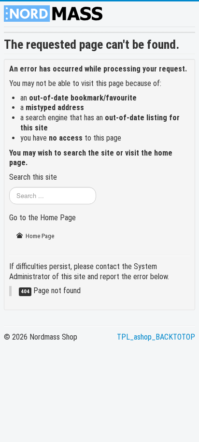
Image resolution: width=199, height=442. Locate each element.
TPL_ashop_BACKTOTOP (156, 337)
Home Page (39, 236)
